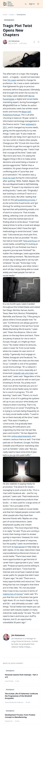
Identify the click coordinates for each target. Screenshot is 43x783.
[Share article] (34, 42)
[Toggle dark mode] (26, 4)
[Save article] (38, 42)
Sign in (32, 4)
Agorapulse (19, 546)
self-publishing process (24, 200)
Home (5, 15)
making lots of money (12, 594)
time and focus (30, 241)
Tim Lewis (11, 80)
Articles (11, 15)
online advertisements (21, 436)
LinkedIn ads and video (23, 373)
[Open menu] (38, 4)
